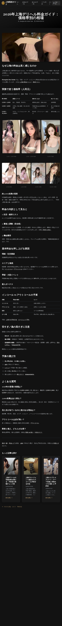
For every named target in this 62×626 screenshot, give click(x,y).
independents (29, 374)
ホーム (18, 3)
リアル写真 (44, 3)
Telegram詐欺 (15, 345)
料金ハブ (12, 443)
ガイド (50, 3)
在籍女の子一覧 (25, 3)
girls (6, 364)
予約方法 (19, 506)
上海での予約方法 (11, 319)
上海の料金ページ (25, 82)
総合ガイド (38, 432)
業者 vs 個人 (47, 230)
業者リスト (36, 82)
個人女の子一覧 (35, 3)
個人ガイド (20, 374)
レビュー (7, 368)
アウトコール (18, 269)
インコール (8, 269)
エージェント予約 (23, 319)
